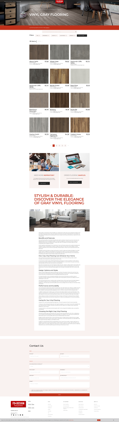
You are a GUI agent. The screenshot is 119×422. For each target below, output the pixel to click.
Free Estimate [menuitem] (50, 414)
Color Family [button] (62, 35)
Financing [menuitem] (49, 416)
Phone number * (32, 369)
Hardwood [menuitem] (49, 407)
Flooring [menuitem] (49, 404)
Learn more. (71, 420)
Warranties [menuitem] (80, 411)
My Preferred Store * (63, 375)
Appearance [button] (45, 35)
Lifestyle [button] (54, 35)
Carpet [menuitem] (49, 409)
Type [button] (37, 35)
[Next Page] (68, 145)
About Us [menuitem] (95, 404)
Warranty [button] (72, 35)
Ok (98, 420)
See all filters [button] (81, 35)
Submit (59, 394)
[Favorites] (113, 4)
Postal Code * (31, 375)
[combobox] (58, 32)
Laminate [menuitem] (49, 411)
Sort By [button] (39, 41)
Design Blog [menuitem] (65, 410)
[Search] (76, 32)
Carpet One (31, 9)
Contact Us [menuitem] (96, 407)
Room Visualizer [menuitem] (66, 404)
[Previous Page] (51, 145)
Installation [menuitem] (80, 412)
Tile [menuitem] (48, 412)
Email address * (62, 369)
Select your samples (74, 182)
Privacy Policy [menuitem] (96, 411)
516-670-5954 (18, 1)
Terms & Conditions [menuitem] (97, 409)
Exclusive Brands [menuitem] (81, 414)
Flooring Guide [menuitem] (81, 407)
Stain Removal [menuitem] (81, 404)
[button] (111, 4)
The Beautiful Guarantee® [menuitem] (83, 409)
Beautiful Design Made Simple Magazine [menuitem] (68, 408)
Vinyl (40, 9)
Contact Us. (47, 27)
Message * (31, 381)
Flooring (36, 9)
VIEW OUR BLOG (43, 183)
